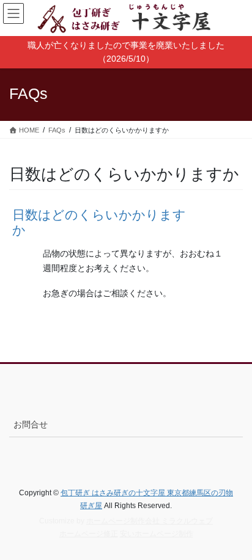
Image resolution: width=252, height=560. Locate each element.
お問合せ (30, 424)
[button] (126, 222)
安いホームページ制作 (156, 533)
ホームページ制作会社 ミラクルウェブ (149, 521)
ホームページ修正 (88, 533)
